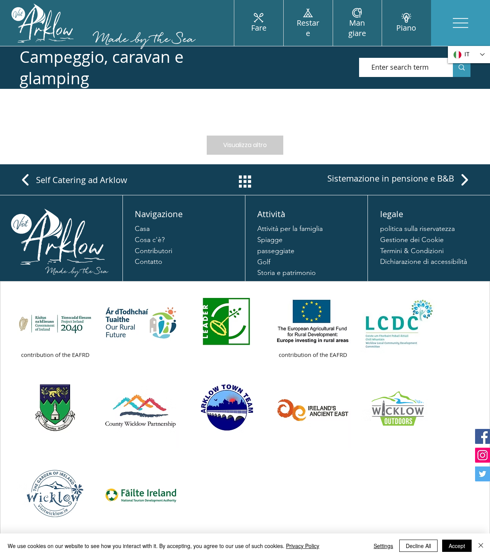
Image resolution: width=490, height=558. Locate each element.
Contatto (148, 261)
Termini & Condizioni (412, 251)
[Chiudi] (480, 546)
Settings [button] (383, 546)
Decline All (418, 546)
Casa (142, 228)
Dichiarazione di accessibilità (423, 261)
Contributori (153, 251)
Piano (406, 28)
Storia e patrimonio (286, 272)
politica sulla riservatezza (417, 228)
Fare (258, 28)
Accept (457, 546)
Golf (263, 262)
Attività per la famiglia (290, 228)
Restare (308, 28)
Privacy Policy (302, 546)
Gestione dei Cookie (412, 240)
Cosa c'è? (150, 240)
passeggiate (275, 251)
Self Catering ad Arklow (81, 179)
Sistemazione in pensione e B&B (390, 178)
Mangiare (357, 28)
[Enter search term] (461, 67)
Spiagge (270, 240)
